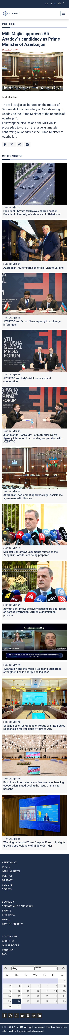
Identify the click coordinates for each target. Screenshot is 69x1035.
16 (9, 996)
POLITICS (8, 24)
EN (55, 3)
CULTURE (7, 884)
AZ (46, 3)
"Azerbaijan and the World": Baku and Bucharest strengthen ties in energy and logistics (32, 670)
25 (28, 1001)
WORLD (6, 919)
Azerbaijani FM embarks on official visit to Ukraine (33, 267)
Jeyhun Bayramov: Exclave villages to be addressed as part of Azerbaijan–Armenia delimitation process (34, 612)
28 (55, 1001)
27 (47, 1001)
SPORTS (6, 910)
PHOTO (6, 866)
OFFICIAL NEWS (11, 871)
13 (47, 991)
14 (55, 991)
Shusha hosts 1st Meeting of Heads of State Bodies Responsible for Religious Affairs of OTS (34, 727)
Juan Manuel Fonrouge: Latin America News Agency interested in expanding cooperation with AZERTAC (32, 438)
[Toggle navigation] (62, 13)
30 (9, 1006)
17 (19, 996)
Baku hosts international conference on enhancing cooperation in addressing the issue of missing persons (33, 785)
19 (38, 996)
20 (47, 996)
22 (64, 996)
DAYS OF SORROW (12, 924)
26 (38, 1001)
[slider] (13, 87)
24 (19, 1001)
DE (59, 3)
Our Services (10, 945)
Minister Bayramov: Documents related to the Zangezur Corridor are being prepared (30, 553)
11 (28, 991)
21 (55, 996)
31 (19, 1006)
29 (64, 1001)
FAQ (4, 954)
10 (19, 991)
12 (38, 991)
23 (9, 1001)
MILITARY (7, 880)
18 (28, 996)
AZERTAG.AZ (9, 862)
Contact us (9, 936)
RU (51, 3)
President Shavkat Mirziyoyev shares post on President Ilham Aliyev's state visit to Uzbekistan (32, 212)
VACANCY (8, 950)
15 (64, 991)
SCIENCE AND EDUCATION (17, 906)
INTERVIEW (8, 915)
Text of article (10, 97)
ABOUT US (8, 941)
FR (63, 3)
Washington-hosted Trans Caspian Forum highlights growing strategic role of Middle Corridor (34, 844)
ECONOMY (8, 901)
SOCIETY (7, 889)
